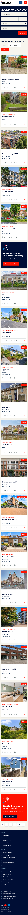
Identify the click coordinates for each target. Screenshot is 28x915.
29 (19, 824)
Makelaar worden (7, 891)
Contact (5, 884)
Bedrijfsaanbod (7, 845)
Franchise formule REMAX (9, 896)
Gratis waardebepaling (10, 264)
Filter (4, 49)
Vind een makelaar (7, 872)
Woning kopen (6, 855)
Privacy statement (5, 909)
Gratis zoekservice (9, 816)
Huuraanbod (6, 838)
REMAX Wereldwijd (8, 879)
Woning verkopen (7, 852)
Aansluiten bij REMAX (8, 898)
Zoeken (23, 33)
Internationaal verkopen (9, 857)
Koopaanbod (6, 835)
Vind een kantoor (7, 874)
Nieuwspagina (6, 882)
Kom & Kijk (5, 843)
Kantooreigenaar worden (9, 893)
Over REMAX (6, 877)
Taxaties (5, 860)
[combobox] (9, 19)
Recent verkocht (7, 840)
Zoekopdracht (6, 865)
